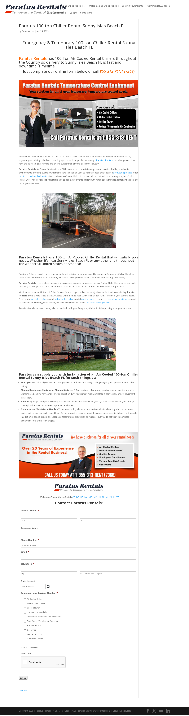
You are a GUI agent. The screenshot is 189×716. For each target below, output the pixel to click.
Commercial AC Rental (158, 6)
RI (114, 497)
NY (106, 497)
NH (99, 497)
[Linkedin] (168, 711)
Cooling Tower (33, 608)
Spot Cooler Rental (56, 13)
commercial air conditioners (116, 299)
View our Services (122, 710)
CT (73, 497)
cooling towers (88, 299)
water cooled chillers (64, 299)
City (23, 573)
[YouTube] (161, 711)
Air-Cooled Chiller (34, 599)
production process (122, 172)
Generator (31, 630)
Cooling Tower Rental (133, 6)
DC (77, 497)
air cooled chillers (39, 299)
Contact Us (86, 13)
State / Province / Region (91, 573)
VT (117, 497)
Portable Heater (34, 625)
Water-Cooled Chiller (36, 603)
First (23, 520)
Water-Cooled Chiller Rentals (104, 6)
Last (81, 520)
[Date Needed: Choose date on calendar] (48, 586)
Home (50, 6)
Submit (23, 678)
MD (90, 497)
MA (86, 497)
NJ (103, 497)
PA (110, 497)
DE (81, 497)
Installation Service (35, 639)
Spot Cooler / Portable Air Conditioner (43, 621)
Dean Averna (28, 31)
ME (95, 497)
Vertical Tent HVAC (35, 634)
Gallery (73, 13)
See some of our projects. (97, 302)
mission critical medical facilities (34, 176)
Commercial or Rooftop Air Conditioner (44, 616)
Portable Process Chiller (37, 612)
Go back (23, 690)
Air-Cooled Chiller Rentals (69, 6)
